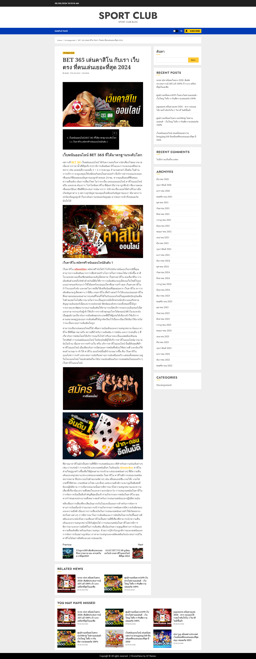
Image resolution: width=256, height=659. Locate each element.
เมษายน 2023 (162, 336)
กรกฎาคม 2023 (163, 324)
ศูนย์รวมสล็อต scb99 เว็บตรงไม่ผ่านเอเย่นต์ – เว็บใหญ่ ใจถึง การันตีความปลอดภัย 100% (136, 582)
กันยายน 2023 (163, 313)
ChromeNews (136, 656)
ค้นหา (160, 51)
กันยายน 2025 (163, 208)
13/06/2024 (76, 73)
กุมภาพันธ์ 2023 (163, 348)
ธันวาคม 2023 (163, 295)
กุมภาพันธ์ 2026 (163, 184)
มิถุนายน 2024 (163, 289)
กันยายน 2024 (163, 272)
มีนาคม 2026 (162, 179)
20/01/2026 (83, 645)
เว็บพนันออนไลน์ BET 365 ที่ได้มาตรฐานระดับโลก (92, 137)
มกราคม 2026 (163, 190)
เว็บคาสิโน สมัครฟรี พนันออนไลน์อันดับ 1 (90, 141)
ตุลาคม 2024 (162, 266)
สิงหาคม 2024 (163, 278)
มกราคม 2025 (163, 254)
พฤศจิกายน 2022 (164, 365)
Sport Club (128, 15)
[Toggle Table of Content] (113, 133)
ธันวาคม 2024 (163, 260)
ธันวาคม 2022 (163, 359)
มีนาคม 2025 (162, 243)
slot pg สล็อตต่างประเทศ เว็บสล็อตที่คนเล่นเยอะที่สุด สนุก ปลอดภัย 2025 (185, 637)
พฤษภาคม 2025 (164, 231)
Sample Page (61, 31)
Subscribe (195, 31)
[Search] (181, 31)
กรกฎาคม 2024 (163, 284)
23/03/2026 (83, 590)
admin (66, 73)
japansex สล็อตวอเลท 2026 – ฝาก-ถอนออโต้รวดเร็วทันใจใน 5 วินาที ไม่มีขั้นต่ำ (184, 616)
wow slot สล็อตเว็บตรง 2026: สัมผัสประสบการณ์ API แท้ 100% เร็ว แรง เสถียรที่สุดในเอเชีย (89, 582)
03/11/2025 (179, 643)
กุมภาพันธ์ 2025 (163, 249)
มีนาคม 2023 (162, 342)
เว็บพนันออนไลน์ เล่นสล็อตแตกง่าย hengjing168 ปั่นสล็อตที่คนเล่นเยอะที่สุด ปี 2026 (176, 136)
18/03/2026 (130, 590)
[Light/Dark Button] (175, 31)
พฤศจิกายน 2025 (164, 196)
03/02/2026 (179, 624)
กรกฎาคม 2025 (163, 219)
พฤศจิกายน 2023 (164, 301)
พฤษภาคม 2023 (164, 330)
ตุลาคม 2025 (162, 202)
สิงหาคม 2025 (163, 214)
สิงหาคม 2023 (163, 318)
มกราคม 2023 (163, 353)
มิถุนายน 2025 (163, 225)
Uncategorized (68, 53)
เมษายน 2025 (162, 237)
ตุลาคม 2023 (162, 307)
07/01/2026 (131, 645)
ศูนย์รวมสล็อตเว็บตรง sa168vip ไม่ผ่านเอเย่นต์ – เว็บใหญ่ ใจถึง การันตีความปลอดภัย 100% (177, 121)
